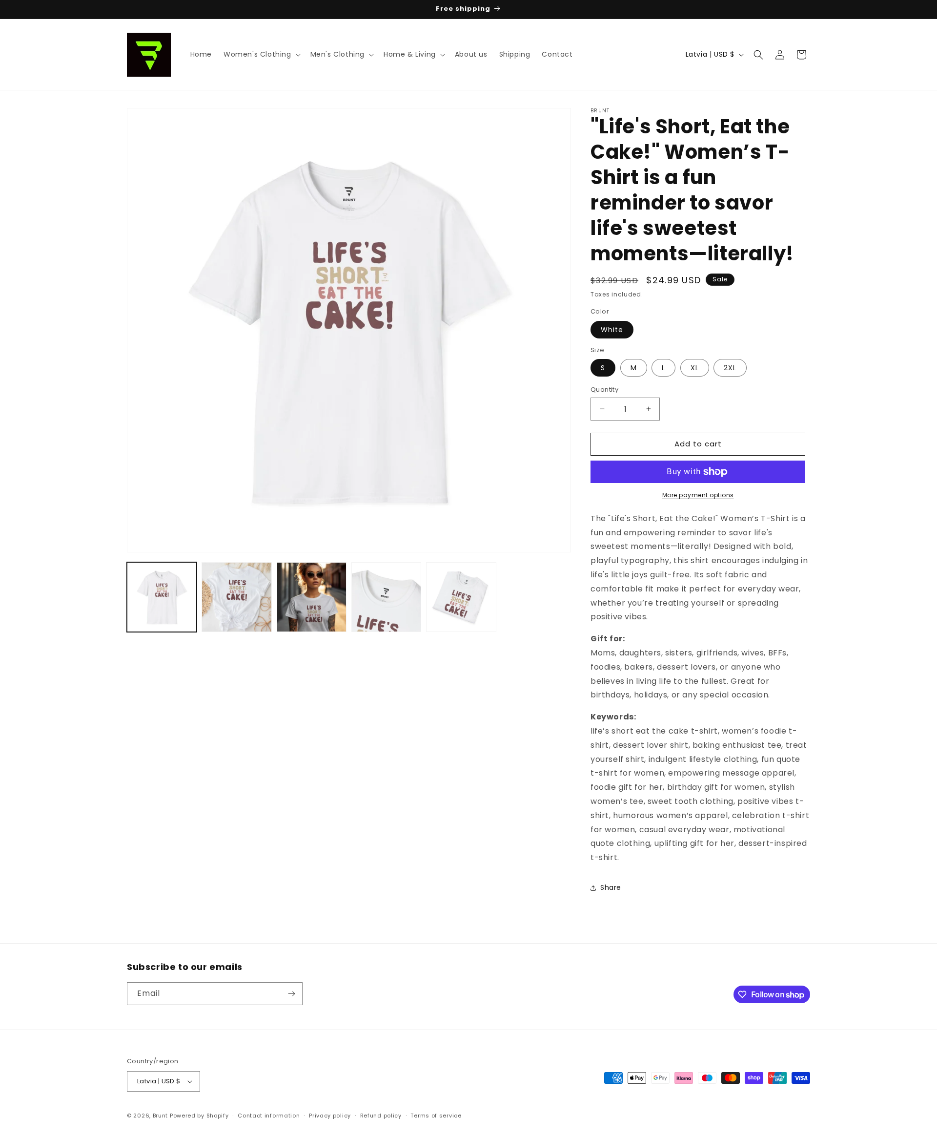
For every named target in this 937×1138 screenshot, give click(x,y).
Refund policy (381, 1115)
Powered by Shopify (199, 1115)
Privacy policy (330, 1115)
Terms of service (435, 1115)
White (612, 330)
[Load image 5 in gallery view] (461, 597)
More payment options (698, 495)
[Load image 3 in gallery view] (311, 597)
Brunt (160, 1115)
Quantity (604, 389)
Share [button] (610, 887)
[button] (261, 54)
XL (695, 368)
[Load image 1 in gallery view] (162, 597)
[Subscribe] (291, 993)
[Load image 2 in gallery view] (236, 597)
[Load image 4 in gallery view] (386, 597)
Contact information (269, 1115)
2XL (730, 368)
